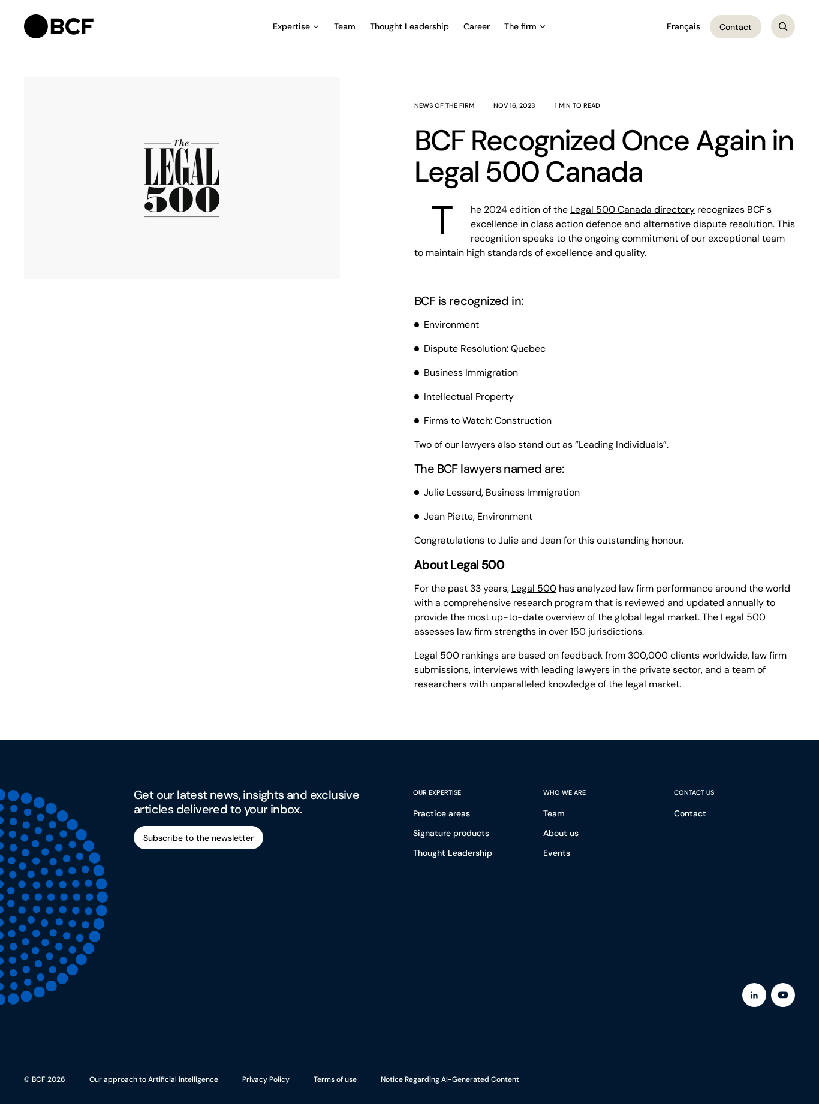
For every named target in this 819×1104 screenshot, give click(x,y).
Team (345, 26)
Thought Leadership (409, 26)
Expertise (291, 26)
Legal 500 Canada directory (632, 209)
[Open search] (783, 26)
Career (476, 26)
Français (683, 26)
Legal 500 (533, 588)
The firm (520, 26)
